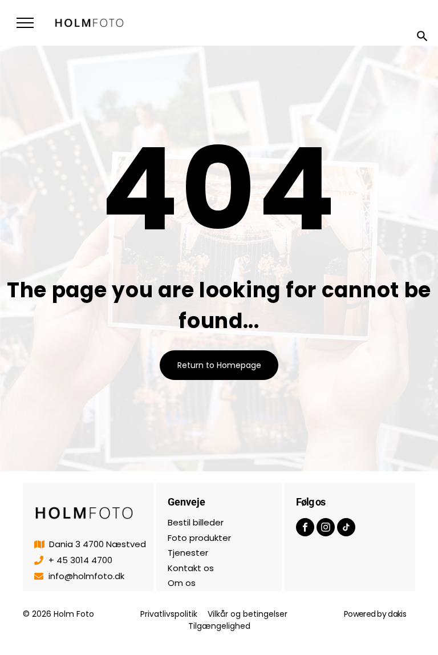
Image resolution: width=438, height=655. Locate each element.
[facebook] (305, 528)
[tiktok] (346, 528)
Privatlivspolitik (168, 614)
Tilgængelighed (219, 626)
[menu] (25, 23)
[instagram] (326, 528)
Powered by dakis (375, 614)
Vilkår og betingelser (247, 614)
